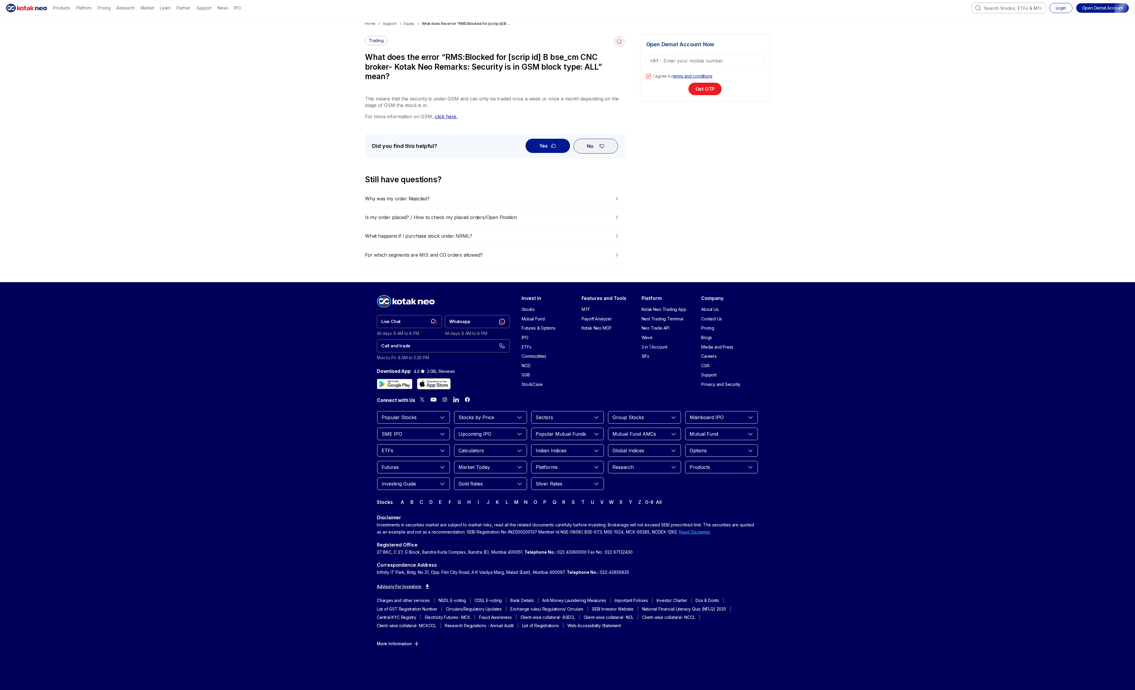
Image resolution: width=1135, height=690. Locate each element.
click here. (446, 116)
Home (370, 23)
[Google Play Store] (394, 383)
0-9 (649, 502)
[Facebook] (467, 399)
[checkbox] (648, 76)
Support (204, 7)
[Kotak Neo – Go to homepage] (26, 8)
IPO (237, 7)
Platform (84, 7)
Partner (184, 7)
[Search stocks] (978, 8)
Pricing (104, 7)
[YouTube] (433, 399)
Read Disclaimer (694, 531)
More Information (394, 643)
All (658, 502)
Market (147, 7)
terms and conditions (692, 76)
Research (126, 7)
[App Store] (434, 383)
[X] (422, 399)
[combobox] (1009, 8)
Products (61, 7)
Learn (165, 7)
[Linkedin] (456, 399)
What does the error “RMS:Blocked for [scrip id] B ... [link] (465, 23)
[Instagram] (445, 399)
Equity (409, 23)
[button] (1102, 8)
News (223, 7)
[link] (409, 321)
